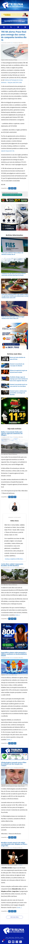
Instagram (20, 864)
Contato (21, 937)
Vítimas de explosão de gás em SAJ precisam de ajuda (18, 371)
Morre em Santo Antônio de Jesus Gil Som (17, 358)
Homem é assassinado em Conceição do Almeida (17, 365)
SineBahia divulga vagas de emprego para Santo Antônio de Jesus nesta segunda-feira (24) (19, 378)
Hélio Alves (17, 937)
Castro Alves (12, 567)
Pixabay (15, 674)
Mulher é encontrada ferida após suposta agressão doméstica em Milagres (12, 433)
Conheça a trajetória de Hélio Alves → (14, 559)
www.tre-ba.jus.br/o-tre (7, 151)
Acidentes (12, 767)
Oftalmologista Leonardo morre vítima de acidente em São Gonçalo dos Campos (13, 764)
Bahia (12, 42)
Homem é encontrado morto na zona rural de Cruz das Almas (18, 385)
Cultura (11, 847)
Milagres (11, 437)
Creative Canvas (8, 674)
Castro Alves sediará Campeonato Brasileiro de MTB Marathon (12, 564)
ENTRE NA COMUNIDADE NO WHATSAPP (12, 194)
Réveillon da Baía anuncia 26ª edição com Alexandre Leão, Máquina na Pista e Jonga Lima (14, 844)
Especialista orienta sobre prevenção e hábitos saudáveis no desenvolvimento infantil (14, 654)
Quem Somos (11, 937)
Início (7, 937)
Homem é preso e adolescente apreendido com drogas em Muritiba (18, 392)
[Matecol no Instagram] (14, 200)
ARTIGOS (11, 657)
